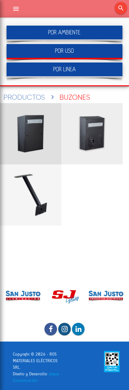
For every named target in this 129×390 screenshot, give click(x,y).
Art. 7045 (92, 133)
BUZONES (74, 97)
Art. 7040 (30, 133)
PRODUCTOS (24, 97)
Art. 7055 (30, 195)
